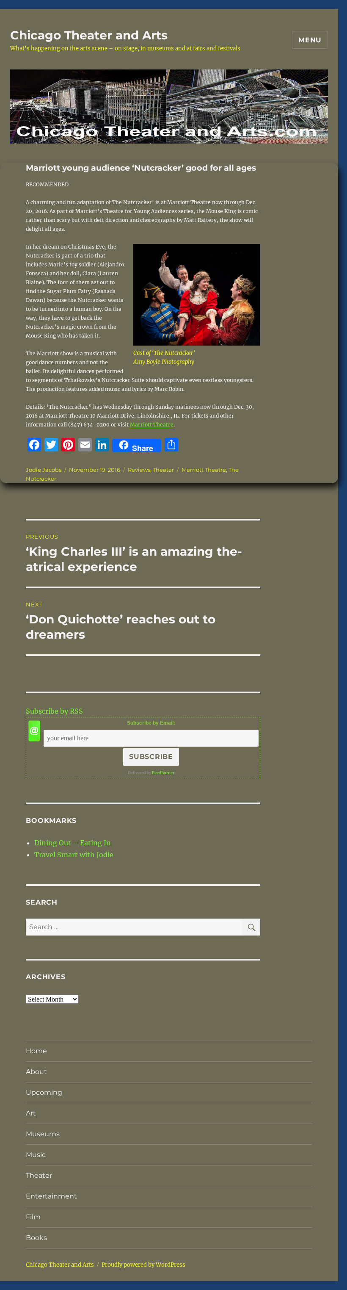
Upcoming (44, 1092)
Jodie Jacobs (43, 469)
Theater (163, 469)
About (36, 1072)
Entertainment (51, 1196)
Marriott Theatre (152, 424)
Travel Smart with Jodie (73, 854)
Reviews (139, 469)
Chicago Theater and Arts (89, 35)
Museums (43, 1134)
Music (36, 1155)
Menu (310, 40)
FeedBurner (163, 772)
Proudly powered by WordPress (143, 1264)
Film (33, 1217)
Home (36, 1051)
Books (36, 1238)
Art (31, 1113)
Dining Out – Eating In (72, 843)
